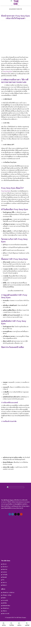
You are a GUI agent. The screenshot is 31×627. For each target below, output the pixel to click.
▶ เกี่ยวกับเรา (4, 566)
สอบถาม (19, 625)
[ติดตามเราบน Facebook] (9, 514)
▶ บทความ (4, 582)
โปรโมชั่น (11, 625)
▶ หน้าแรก (4, 564)
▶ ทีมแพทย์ (4, 577)
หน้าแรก (4, 625)
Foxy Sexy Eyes (7, 71)
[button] (2, 3)
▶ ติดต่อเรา (4, 585)
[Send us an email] (18, 514)
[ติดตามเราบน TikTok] (15, 514)
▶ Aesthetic (4, 572)
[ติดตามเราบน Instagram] (12, 514)
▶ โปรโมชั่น (4, 574)
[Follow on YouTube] (21, 514)
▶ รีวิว (2, 580)
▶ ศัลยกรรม (4, 569)
